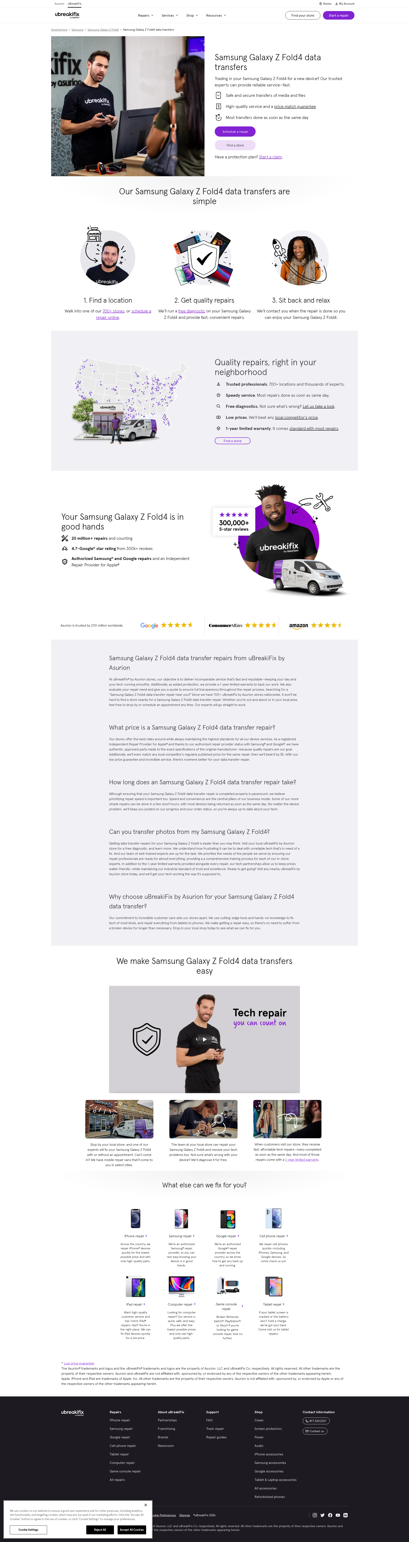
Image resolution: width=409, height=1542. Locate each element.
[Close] (145, 1505)
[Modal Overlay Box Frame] (204, 771)
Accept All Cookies (132, 1530)
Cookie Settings (29, 1530)
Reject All (100, 1530)
